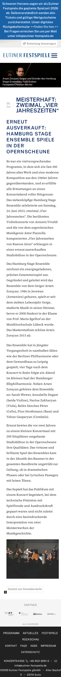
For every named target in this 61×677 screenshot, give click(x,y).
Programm (11, 633)
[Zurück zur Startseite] (26, 55)
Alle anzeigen (30, 624)
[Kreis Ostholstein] (23, 614)
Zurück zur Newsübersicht (25, 589)
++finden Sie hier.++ (44, 26)
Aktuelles (30, 633)
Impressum (48, 645)
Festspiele (50, 633)
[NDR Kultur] (37, 613)
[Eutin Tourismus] (51, 614)
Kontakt (11, 645)
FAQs (23, 645)
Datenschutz (30, 652)
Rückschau (30, 639)
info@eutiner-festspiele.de (30, 665)
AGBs (33, 645)
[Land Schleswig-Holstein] (9, 614)
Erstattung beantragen (41, 43)
